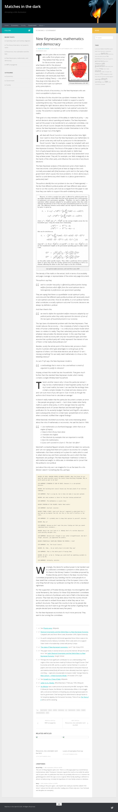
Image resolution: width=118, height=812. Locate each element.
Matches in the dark (23, 6)
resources (99, 76)
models (83, 710)
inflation (98, 63)
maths (78, 710)
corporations (108, 51)
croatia (96, 54)
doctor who (97, 56)
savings (98, 79)
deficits (55, 710)
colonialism (102, 51)
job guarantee (100, 64)
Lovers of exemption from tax (73, 751)
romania (104, 76)
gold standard (99, 61)
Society (23, 25)
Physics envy (47, 628)
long (101, 68)
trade (109, 82)
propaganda (106, 74)
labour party (108, 66)
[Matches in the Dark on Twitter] (29, 30)
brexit (50, 710)
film (102, 59)
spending (98, 82)
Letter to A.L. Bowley (47, 683)
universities (97, 84)
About (41, 25)
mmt (98, 71)
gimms (111, 59)
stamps (102, 82)
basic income (44, 710)
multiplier (107, 71)
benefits (111, 49)
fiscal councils (72, 710)
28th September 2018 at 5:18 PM (53, 767)
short (47, 713)
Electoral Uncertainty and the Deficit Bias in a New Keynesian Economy (64, 632)
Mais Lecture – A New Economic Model (54, 676)
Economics (14, 25)
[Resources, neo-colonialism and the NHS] (49, 742)
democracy (61, 710)
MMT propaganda (11, 65)
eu (66, 710)
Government (32, 25)
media (107, 69)
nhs (101, 74)
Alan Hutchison (43, 48)
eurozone (104, 56)
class (99, 51)
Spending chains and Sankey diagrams (18, 41)
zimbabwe (102, 84)
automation (97, 49)
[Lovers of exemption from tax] (75, 742)
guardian (106, 61)
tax (106, 81)
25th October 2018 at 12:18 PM (49, 783)
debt (99, 54)
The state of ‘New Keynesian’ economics (54, 647)
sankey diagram (109, 76)
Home (7, 25)
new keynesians (40, 713)
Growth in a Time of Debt (52, 679)
